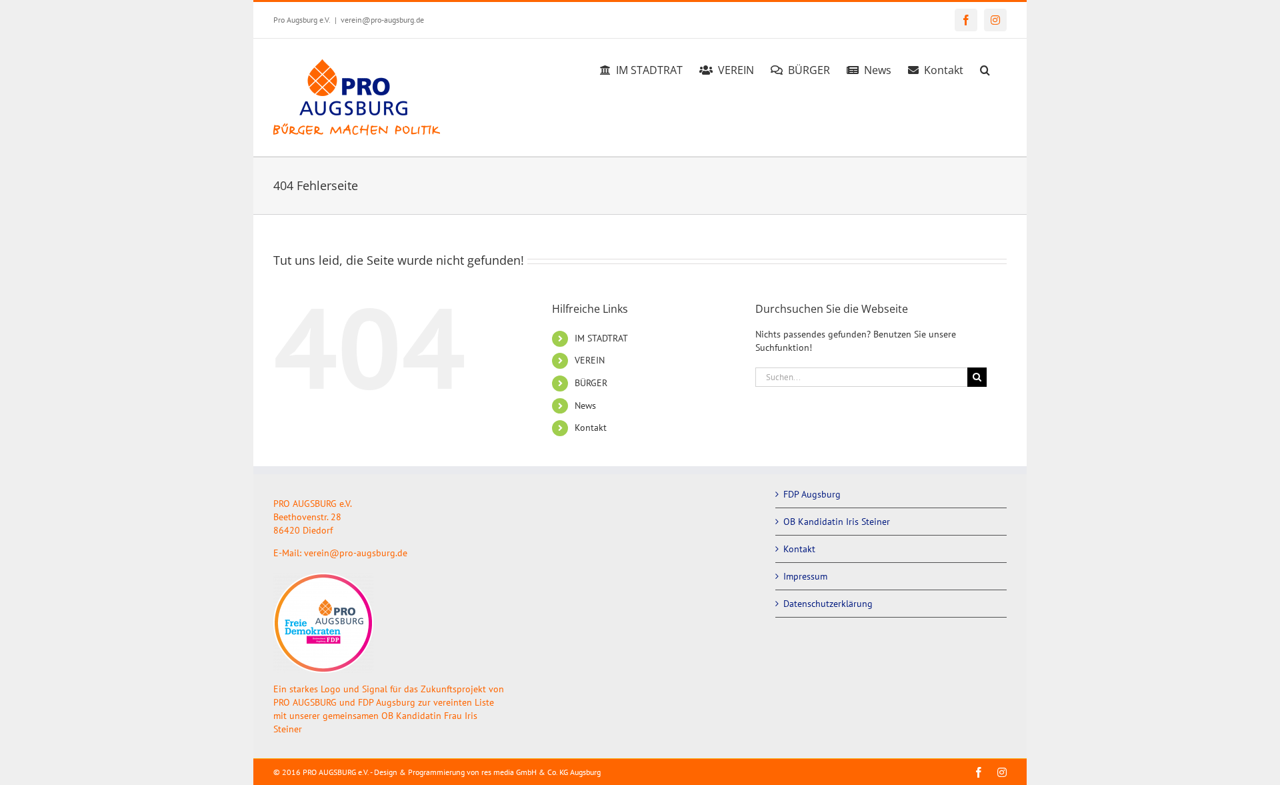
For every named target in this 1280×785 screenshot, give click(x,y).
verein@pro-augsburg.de (382, 20)
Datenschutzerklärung (828, 604)
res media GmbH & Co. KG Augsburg (541, 772)
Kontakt (591, 428)
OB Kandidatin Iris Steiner (836, 522)
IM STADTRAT (601, 338)
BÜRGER (591, 383)
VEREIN (590, 360)
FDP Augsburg (812, 494)
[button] (985, 68)
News (585, 406)
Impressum (805, 576)
